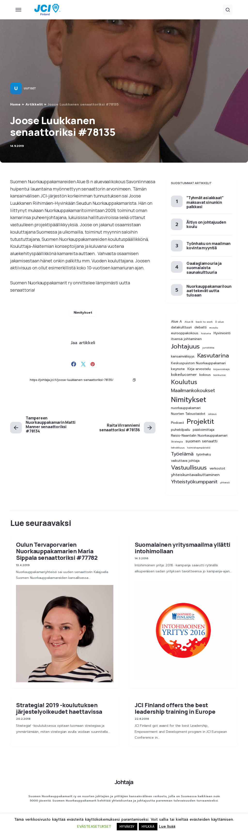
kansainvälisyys (182, 356)
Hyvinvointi (222, 333)
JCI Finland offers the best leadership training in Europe (175, 708)
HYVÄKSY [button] (127, 826)
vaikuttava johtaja (185, 460)
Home (15, 104)
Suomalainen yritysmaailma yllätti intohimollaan (182, 547)
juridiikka (208, 347)
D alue (219, 322)
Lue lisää (167, 826)
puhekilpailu (180, 429)
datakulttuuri (181, 327)
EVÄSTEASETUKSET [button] (94, 826)
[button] (18, 10)
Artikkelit (34, 104)
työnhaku (203, 454)
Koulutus (184, 382)
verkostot (217, 468)
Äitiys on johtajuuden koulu (206, 224)
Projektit (200, 422)
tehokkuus (178, 447)
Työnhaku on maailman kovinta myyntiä (208, 245)
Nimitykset (83, 312)
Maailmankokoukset (193, 390)
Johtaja (124, 782)
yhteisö (225, 482)
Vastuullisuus (189, 467)
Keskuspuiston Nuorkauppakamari (198, 363)
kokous (205, 374)
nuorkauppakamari (186, 408)
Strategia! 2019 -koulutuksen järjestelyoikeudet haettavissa (59, 708)
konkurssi (219, 375)
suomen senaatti (201, 441)
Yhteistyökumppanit (194, 481)
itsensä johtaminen (186, 339)
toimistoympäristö (198, 447)
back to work (204, 322)
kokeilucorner (184, 375)
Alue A (176, 321)
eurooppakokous (184, 333)
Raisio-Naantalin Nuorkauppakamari (199, 435)
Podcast (177, 422)
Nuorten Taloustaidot (188, 413)
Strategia (177, 441)
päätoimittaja (203, 429)
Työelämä (182, 454)
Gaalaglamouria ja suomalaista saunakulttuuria (204, 268)
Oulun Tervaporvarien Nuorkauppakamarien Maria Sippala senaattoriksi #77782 (57, 551)
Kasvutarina (213, 355)
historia (206, 333)
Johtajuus (185, 346)
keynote (178, 369)
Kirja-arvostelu (199, 369)
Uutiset (30, 88)
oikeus (212, 414)
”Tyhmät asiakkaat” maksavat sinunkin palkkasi (204, 202)
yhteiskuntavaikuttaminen (195, 475)
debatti (200, 327)
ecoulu (213, 327)
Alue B (189, 322)
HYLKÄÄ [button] (148, 826)
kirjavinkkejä (221, 369)
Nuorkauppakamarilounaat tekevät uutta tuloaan (209, 291)
